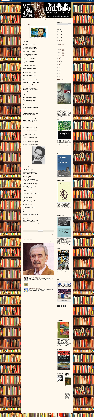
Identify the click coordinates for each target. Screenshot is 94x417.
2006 (59, 32)
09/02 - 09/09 (61, 53)
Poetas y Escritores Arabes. (33, 282)
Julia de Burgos (27, 24)
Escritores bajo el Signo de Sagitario (34, 277)
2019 (59, 66)
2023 (59, 72)
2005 (59, 31)
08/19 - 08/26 (61, 52)
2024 (59, 73)
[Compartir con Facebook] (41, 231)
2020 (59, 67)
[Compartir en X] (40, 231)
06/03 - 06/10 (61, 47)
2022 (59, 70)
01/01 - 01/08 (61, 43)
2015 (59, 60)
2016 (59, 61)
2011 (59, 40)
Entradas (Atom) (30, 235)
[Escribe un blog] (39, 231)
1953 (43, 226)
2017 (59, 63)
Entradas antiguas (51, 234)
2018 (59, 64)
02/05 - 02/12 (61, 44)
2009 (59, 37)
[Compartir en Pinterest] (42, 231)
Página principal (60, 26)
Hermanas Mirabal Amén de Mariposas (34, 288)
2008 (59, 35)
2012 (59, 41)
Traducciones (28, 19)
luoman (48, 409)
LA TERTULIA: (32, 5)
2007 (59, 34)
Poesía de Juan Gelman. (27, 239)
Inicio (23, 19)
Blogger (57, 409)
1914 (36, 226)
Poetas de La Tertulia (36, 19)
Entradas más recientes (26, 234)
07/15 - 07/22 (61, 50)
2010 (59, 38)
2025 (59, 75)
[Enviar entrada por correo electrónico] (36, 230)
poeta (45, 228)
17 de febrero (31, 226)
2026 (59, 76)
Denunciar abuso (60, 79)
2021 (59, 69)
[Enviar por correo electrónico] (38, 231)
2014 (59, 58)
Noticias (52, 19)
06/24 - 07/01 (61, 49)
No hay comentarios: (32, 230)
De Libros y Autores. (45, 19)
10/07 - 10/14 (61, 55)
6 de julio (39, 226)
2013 (59, 57)
